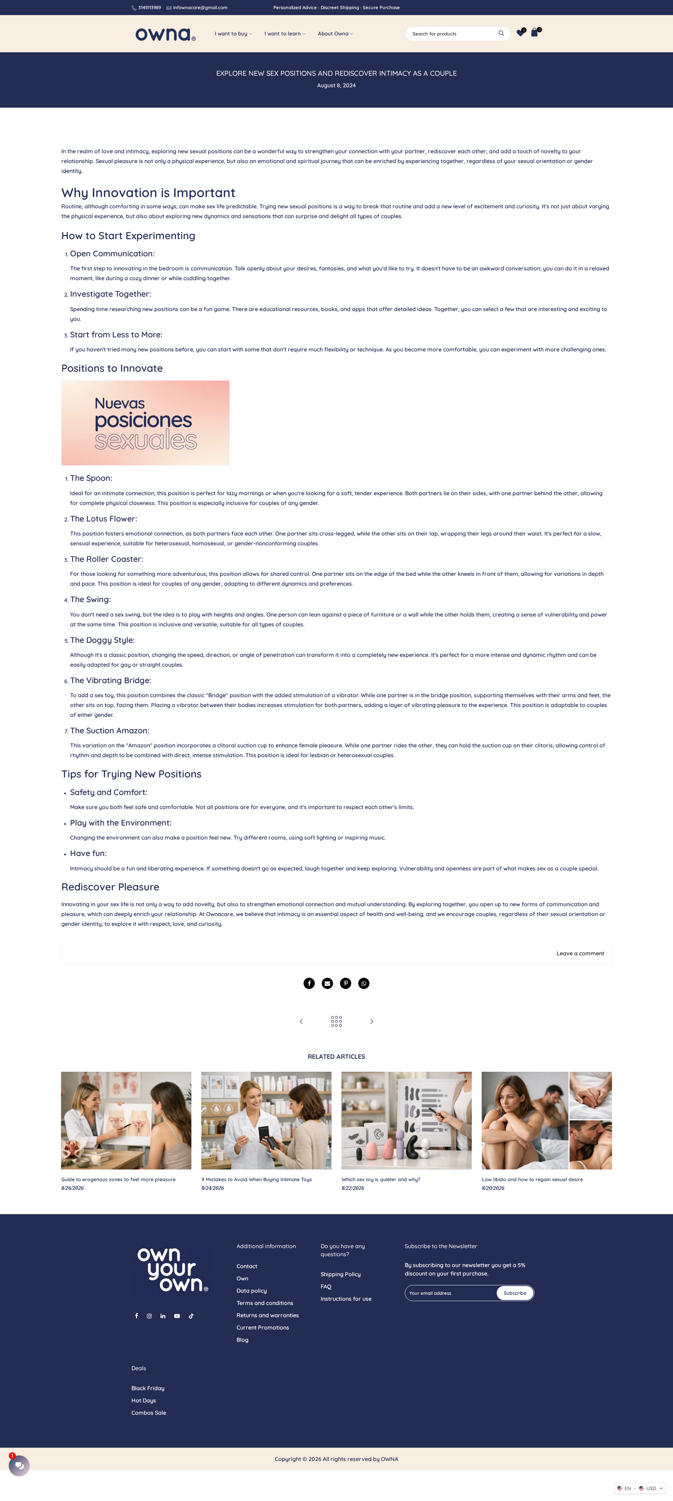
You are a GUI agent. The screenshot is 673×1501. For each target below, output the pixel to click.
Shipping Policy (341, 1274)
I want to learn (283, 33)
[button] (640, 1488)
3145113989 (149, 7)
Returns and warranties (268, 1315)
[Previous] (68, 1132)
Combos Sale (148, 1412)
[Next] (605, 1132)
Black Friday (147, 1388)
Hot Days (143, 1400)
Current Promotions (263, 1327)
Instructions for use (346, 1298)
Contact (247, 1266)
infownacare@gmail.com (200, 7)
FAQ (326, 1286)
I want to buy (231, 33)
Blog (243, 1339)
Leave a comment (580, 953)
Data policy (252, 1290)
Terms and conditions (265, 1302)
